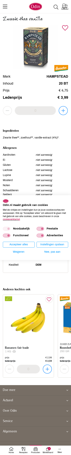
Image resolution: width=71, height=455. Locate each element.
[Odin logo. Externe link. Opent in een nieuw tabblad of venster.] (6, 201)
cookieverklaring (11, 219)
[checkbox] (6, 229)
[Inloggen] (65, 7)
